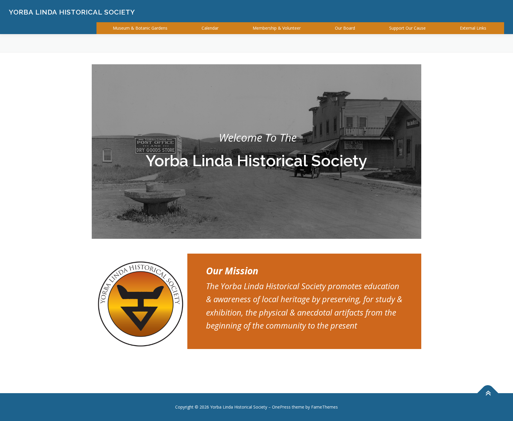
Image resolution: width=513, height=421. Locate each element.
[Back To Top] (487, 393)
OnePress (281, 407)
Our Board (345, 28)
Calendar (210, 28)
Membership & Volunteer (277, 28)
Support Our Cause (407, 28)
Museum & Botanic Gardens (140, 28)
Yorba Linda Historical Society (72, 12)
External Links (473, 28)
